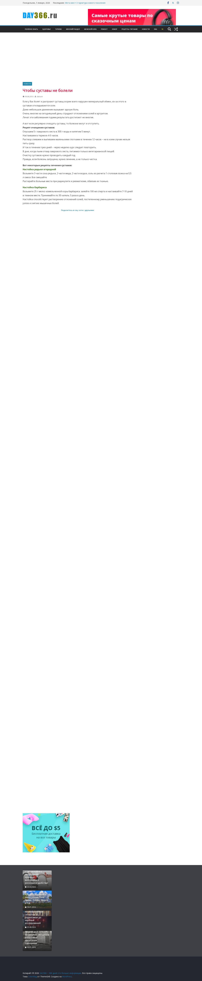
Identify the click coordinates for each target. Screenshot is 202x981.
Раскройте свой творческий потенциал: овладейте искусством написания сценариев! (37, 936)
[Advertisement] (101, 61)
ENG (155, 29)
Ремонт (104, 29)
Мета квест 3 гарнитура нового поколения (85, 3)
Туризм (58, 29)
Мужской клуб (90, 29)
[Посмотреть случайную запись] (176, 29)
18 (162, 29)
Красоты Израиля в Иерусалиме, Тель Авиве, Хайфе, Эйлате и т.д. (36, 899)
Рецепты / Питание (130, 29)
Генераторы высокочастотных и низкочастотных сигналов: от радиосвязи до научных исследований (36, 915)
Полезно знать (31, 29)
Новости (146, 29)
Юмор (114, 29)
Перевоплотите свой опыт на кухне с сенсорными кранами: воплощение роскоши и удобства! (36, 875)
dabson (40, 96)
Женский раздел (73, 29)
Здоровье (46, 29)
